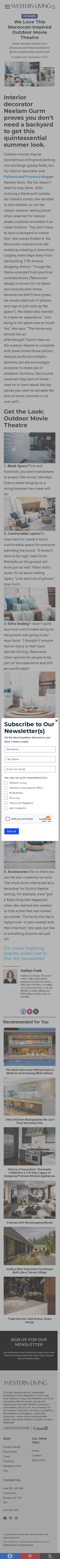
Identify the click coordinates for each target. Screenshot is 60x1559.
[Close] (57, 721)
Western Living (17, 782)
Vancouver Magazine (21, 803)
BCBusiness (16, 793)
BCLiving (14, 798)
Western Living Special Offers (25, 787)
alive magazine (17, 808)
